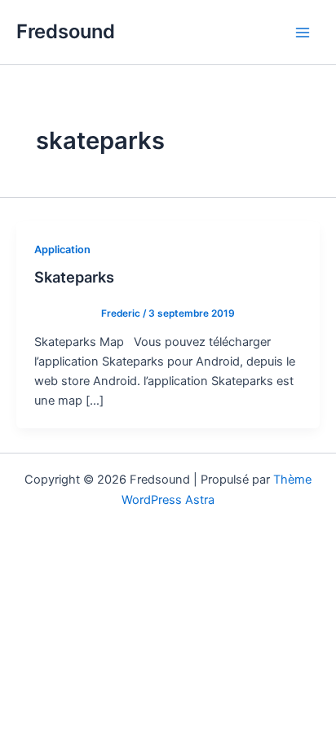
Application (62, 249)
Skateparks (74, 277)
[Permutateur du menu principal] (302, 32)
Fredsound (65, 31)
